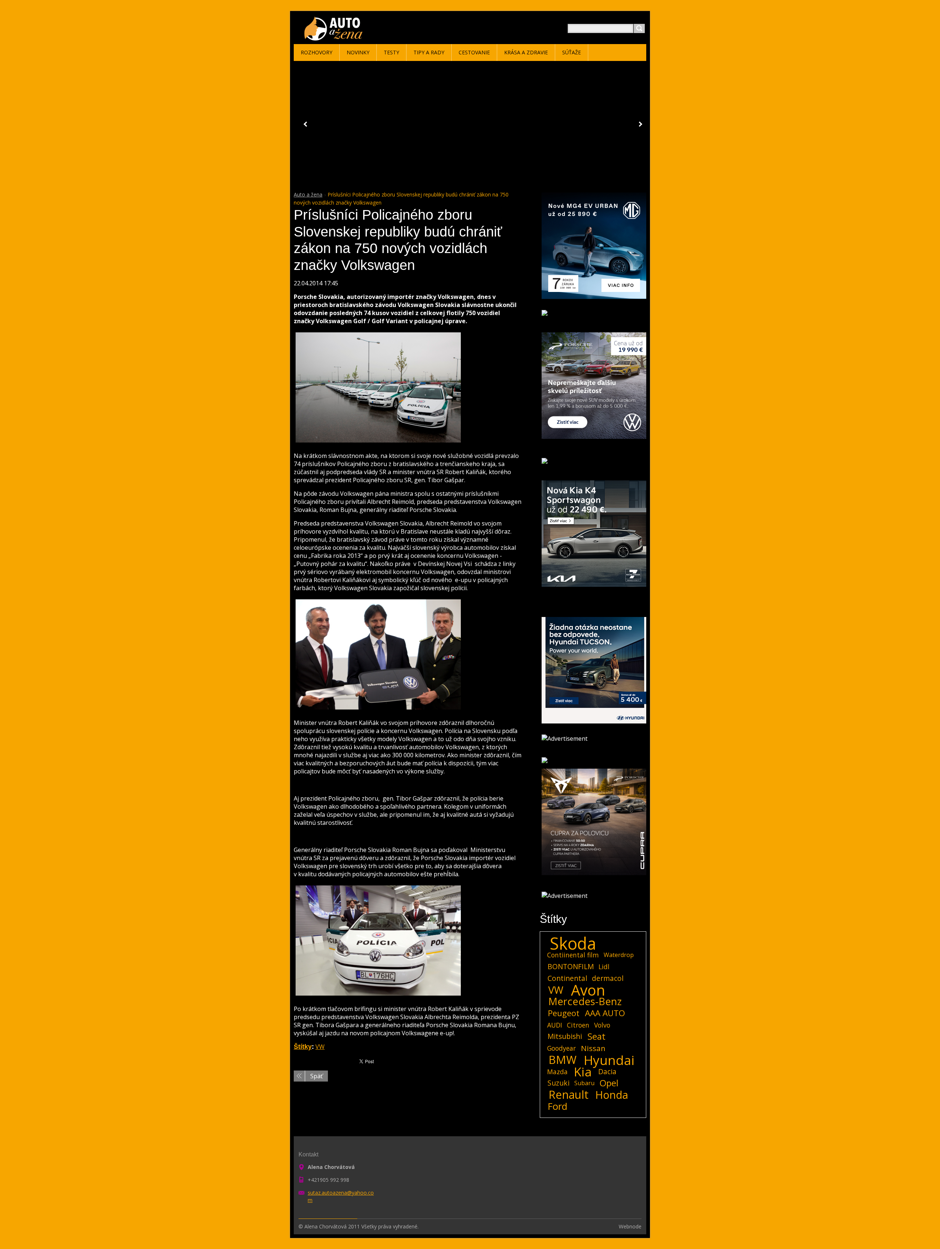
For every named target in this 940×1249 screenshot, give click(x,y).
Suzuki (558, 1083)
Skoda (573, 943)
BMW (562, 1059)
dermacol (607, 978)
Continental (567, 978)
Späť (316, 1076)
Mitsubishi (564, 1036)
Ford (557, 1106)
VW (320, 1047)
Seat (596, 1036)
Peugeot (563, 1013)
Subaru (584, 1083)
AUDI (554, 1025)
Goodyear (561, 1048)
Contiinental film (573, 954)
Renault (569, 1094)
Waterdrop (619, 955)
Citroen (578, 1025)
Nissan (593, 1048)
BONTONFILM (570, 966)
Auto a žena (308, 194)
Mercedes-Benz (585, 1001)
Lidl (604, 966)
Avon (588, 990)
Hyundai (609, 1059)
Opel (609, 1083)
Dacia (607, 1071)
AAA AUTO (605, 1013)
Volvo (602, 1025)
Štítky (303, 1046)
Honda (611, 1094)
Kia (583, 1071)
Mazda (557, 1071)
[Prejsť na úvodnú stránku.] (335, 37)
